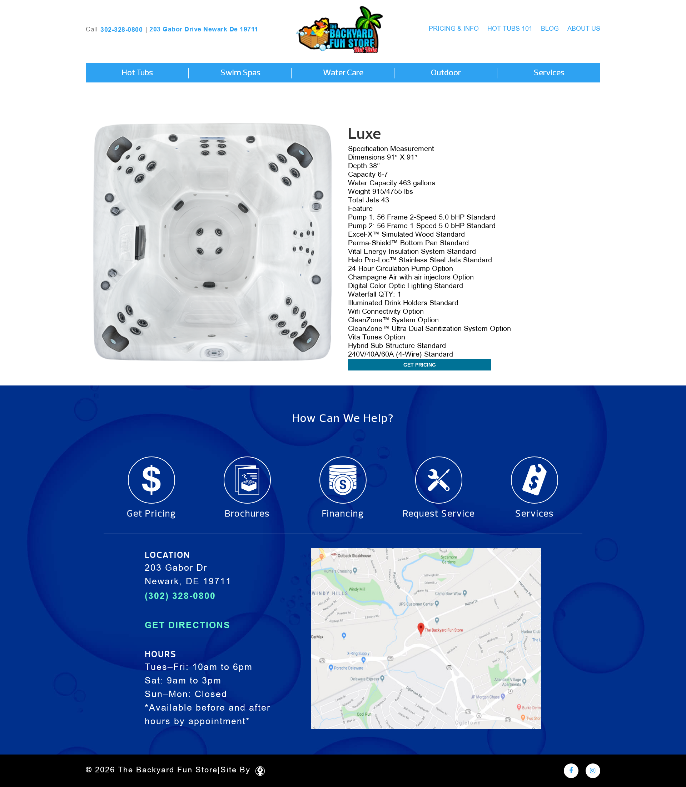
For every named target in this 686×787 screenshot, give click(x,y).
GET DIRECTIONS (187, 625)
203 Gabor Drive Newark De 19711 (203, 29)
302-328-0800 (121, 29)
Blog (550, 29)
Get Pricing (419, 365)
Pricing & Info (454, 29)
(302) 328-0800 (180, 596)
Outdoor (446, 73)
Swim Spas (240, 73)
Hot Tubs (137, 73)
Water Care (343, 73)
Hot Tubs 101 (509, 29)
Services (549, 73)
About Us (583, 29)
